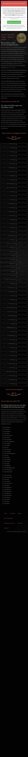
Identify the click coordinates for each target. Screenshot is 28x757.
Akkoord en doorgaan (14, 22)
